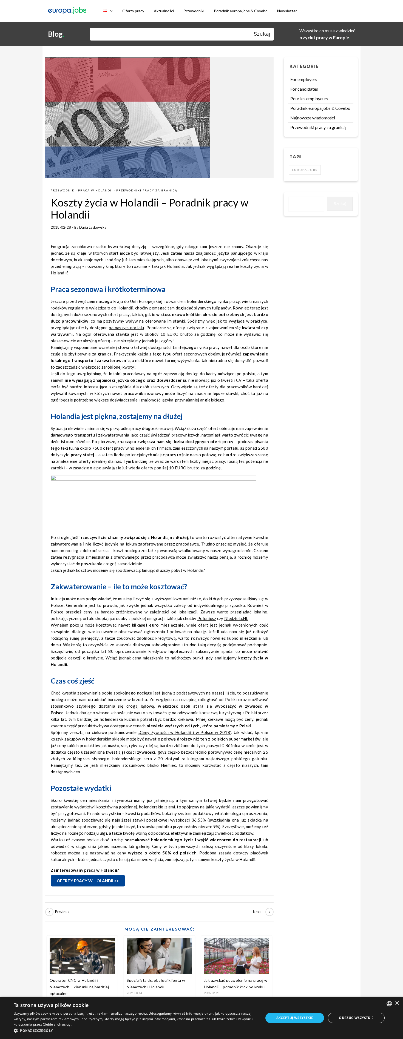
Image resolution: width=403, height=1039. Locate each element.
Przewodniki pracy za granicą (146, 190)
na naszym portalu (126, 327)
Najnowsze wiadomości (312, 117)
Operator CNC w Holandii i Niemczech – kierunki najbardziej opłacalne (79, 987)
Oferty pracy (133, 10)
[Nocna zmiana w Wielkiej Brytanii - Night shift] (261, 912)
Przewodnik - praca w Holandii (82, 190)
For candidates (304, 88)
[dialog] (201, 1018)
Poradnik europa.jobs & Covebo (241, 10)
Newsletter (287, 10)
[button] (135, 1031)
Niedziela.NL (236, 618)
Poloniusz (206, 618)
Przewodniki (193, 10)
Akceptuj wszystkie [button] (294, 1017)
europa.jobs (305, 169)
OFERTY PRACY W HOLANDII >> (88, 880)
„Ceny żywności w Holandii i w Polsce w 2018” (184, 732)
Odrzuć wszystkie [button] (356, 1017)
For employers (303, 79)
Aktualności (164, 10)
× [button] (397, 1003)
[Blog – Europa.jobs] (67, 11)
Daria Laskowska (92, 227)
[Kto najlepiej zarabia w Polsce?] (57, 912)
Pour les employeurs (309, 98)
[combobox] (389, 1003)
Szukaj (340, 203)
